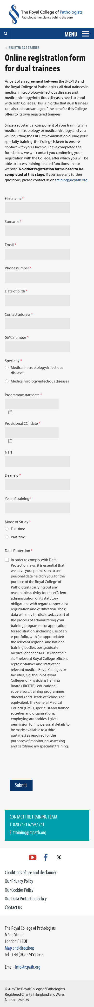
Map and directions (19, 947)
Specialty (13, 360)
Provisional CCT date (22, 423)
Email (10, 244)
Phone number (18, 268)
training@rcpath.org (71, 179)
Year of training (18, 498)
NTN (8, 452)
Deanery (13, 475)
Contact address (19, 314)
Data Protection (19, 550)
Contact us (13, 907)
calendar (10, 412)
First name (14, 198)
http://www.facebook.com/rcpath (46, 857)
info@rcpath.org (27, 966)
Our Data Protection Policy (26, 898)
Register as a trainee (23, 47)
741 (41, 824)
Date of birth (16, 291)
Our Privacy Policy (19, 881)
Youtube (32, 857)
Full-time (18, 528)
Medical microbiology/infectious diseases (37, 370)
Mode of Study (18, 521)
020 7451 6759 (24, 824)
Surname (13, 221)
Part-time (18, 536)
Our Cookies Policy (19, 889)
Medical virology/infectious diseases (40, 381)
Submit (21, 785)
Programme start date (23, 394)
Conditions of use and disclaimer (30, 872)
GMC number (16, 337)
